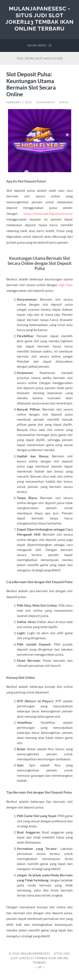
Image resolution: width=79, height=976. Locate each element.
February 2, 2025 (19, 102)
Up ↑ (41, 967)
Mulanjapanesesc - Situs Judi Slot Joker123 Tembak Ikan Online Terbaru (39, 18)
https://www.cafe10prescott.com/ (48, 213)
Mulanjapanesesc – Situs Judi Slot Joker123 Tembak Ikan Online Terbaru (40, 958)
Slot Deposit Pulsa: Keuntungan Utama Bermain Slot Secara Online (31, 84)
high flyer (66, 285)
